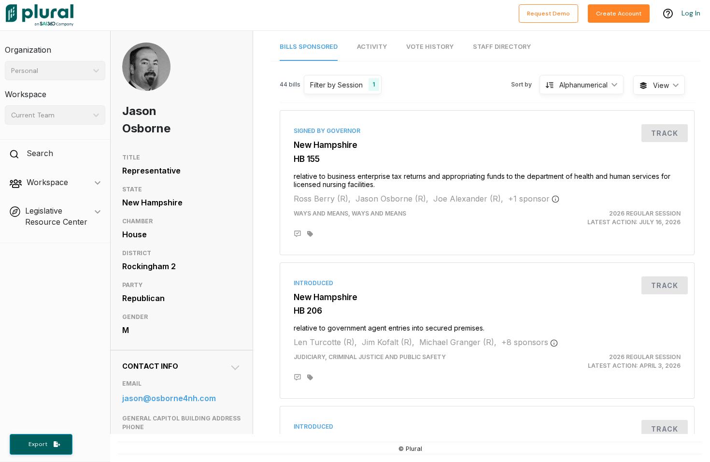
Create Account (618, 13)
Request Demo (548, 13)
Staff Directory (502, 46)
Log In (691, 13)
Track (664, 133)
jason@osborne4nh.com (169, 398)
